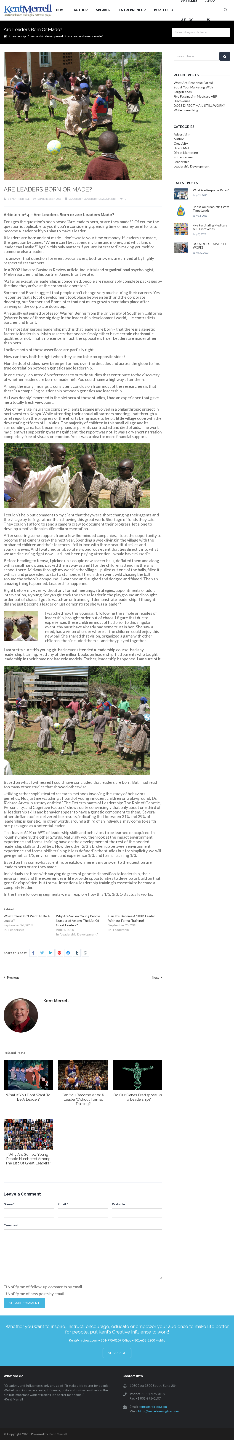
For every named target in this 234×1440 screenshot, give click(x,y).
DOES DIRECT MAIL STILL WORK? (200, 105)
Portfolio (163, 10)
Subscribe (117, 1353)
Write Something (186, 110)
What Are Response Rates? (193, 83)
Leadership (19, 36)
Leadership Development (47, 36)
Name (9, 1204)
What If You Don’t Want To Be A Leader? (28, 1097)
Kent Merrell (20, 198)
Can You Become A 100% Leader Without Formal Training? (83, 1099)
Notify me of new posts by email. (36, 1293)
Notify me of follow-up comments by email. (45, 1286)
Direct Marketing (186, 152)
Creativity (181, 143)
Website (118, 1204)
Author (81, 10)
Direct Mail (181, 148)
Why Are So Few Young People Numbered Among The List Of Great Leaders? (78, 920)
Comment (11, 1225)
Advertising (182, 134)
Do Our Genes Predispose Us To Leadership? (137, 1097)
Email (63, 1204)
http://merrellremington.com (158, 1411)
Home (61, 10)
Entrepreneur (132, 10)
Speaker (103, 10)
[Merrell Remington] (28, 10)
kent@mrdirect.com (153, 1406)
